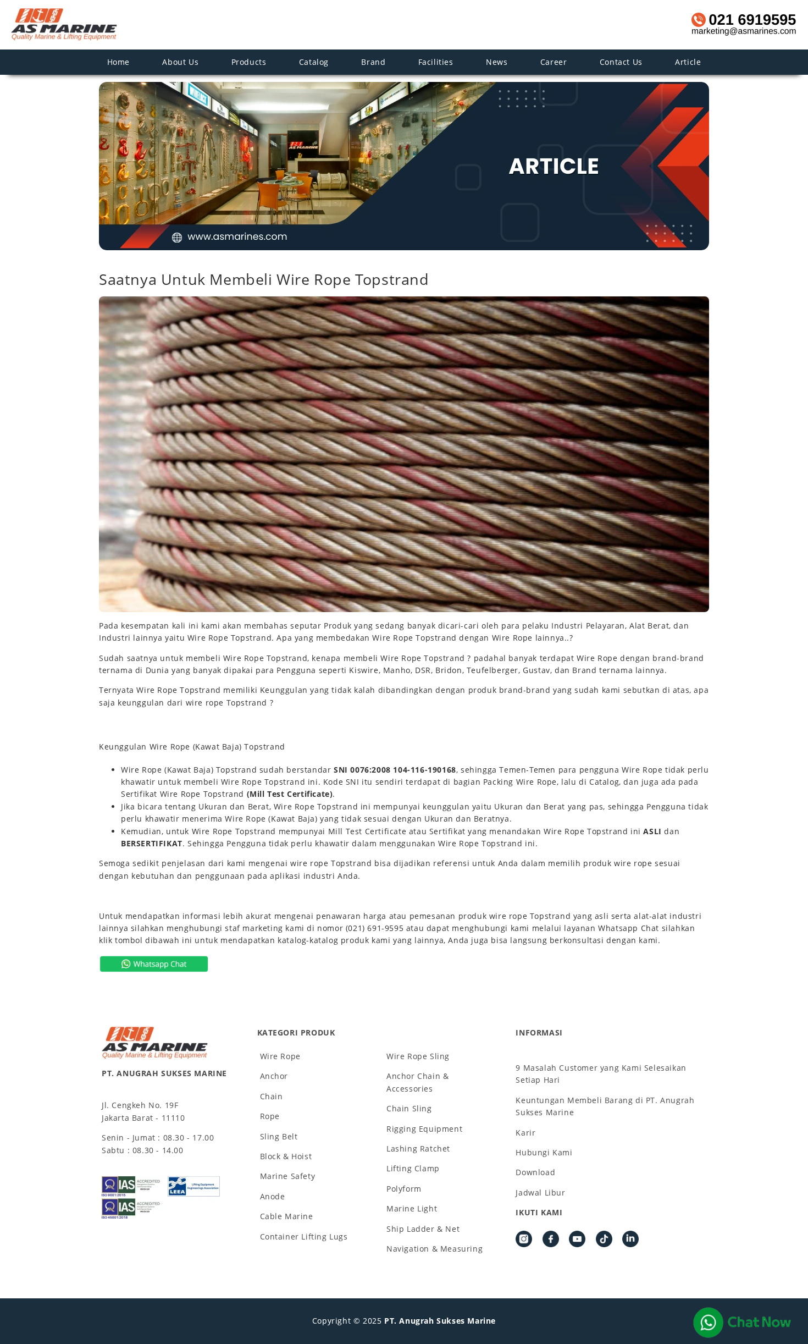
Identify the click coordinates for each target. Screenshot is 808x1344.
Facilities (435, 62)
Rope (270, 1116)
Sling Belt (279, 1136)
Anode (272, 1196)
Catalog (314, 62)
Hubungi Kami (544, 1152)
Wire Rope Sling (418, 1056)
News (496, 62)
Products (249, 62)
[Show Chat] (742, 1323)
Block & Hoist (286, 1156)
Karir (525, 1132)
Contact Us (621, 62)
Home (118, 62)
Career (553, 62)
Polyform (404, 1188)
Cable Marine (286, 1216)
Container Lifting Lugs (304, 1236)
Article (688, 62)
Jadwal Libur (540, 1192)
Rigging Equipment (424, 1128)
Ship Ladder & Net (423, 1229)
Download (535, 1172)
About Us (180, 62)
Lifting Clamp (413, 1168)
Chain (271, 1096)
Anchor (274, 1076)
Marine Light (411, 1208)
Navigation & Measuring (434, 1248)
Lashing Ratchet (418, 1148)
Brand (373, 62)
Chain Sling (409, 1108)
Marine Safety (288, 1176)
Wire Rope (280, 1056)
